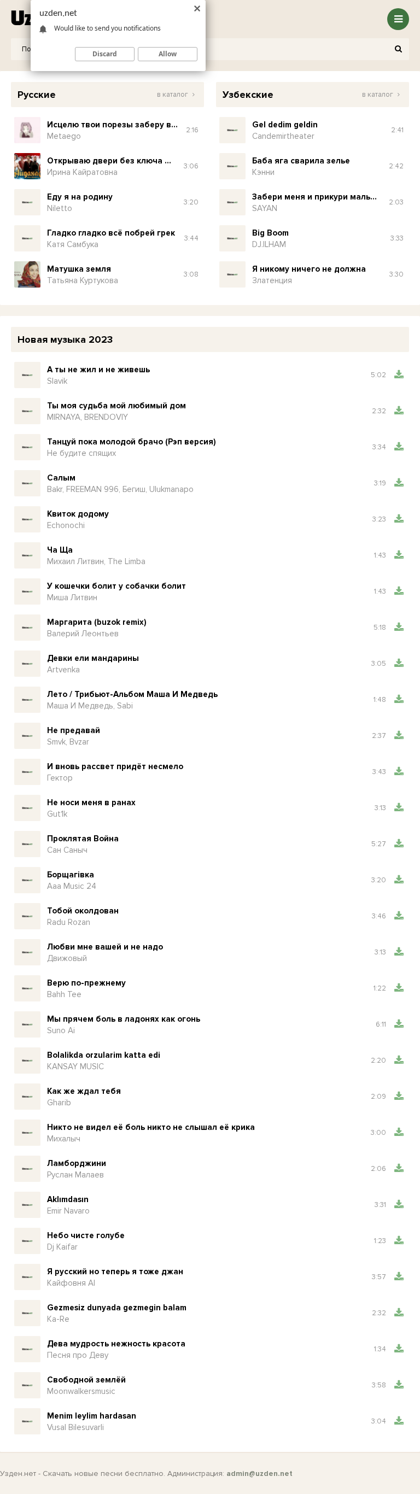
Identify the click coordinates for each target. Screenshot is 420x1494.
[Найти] (398, 49)
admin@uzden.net (259, 1473)
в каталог (173, 94)
